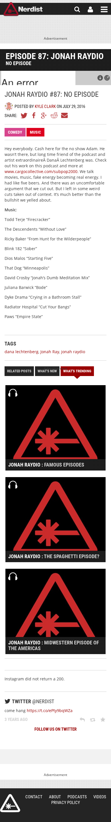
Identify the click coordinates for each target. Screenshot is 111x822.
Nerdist (23, 9)
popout (107, 78)
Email (64, 115)
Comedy (15, 132)
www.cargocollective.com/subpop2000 (41, 171)
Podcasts (77, 796)
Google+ (44, 115)
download (100, 78)
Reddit (54, 115)
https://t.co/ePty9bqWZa (50, 710)
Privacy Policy (65, 802)
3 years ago (16, 719)
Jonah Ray (49, 351)
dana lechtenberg (21, 351)
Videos (99, 796)
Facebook (34, 115)
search (77, 9)
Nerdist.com (10, 803)
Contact (33, 796)
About (55, 796)
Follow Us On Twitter (55, 729)
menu (104, 9)
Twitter (24, 115)
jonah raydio (73, 351)
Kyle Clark (45, 106)
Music (35, 132)
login (90, 9)
